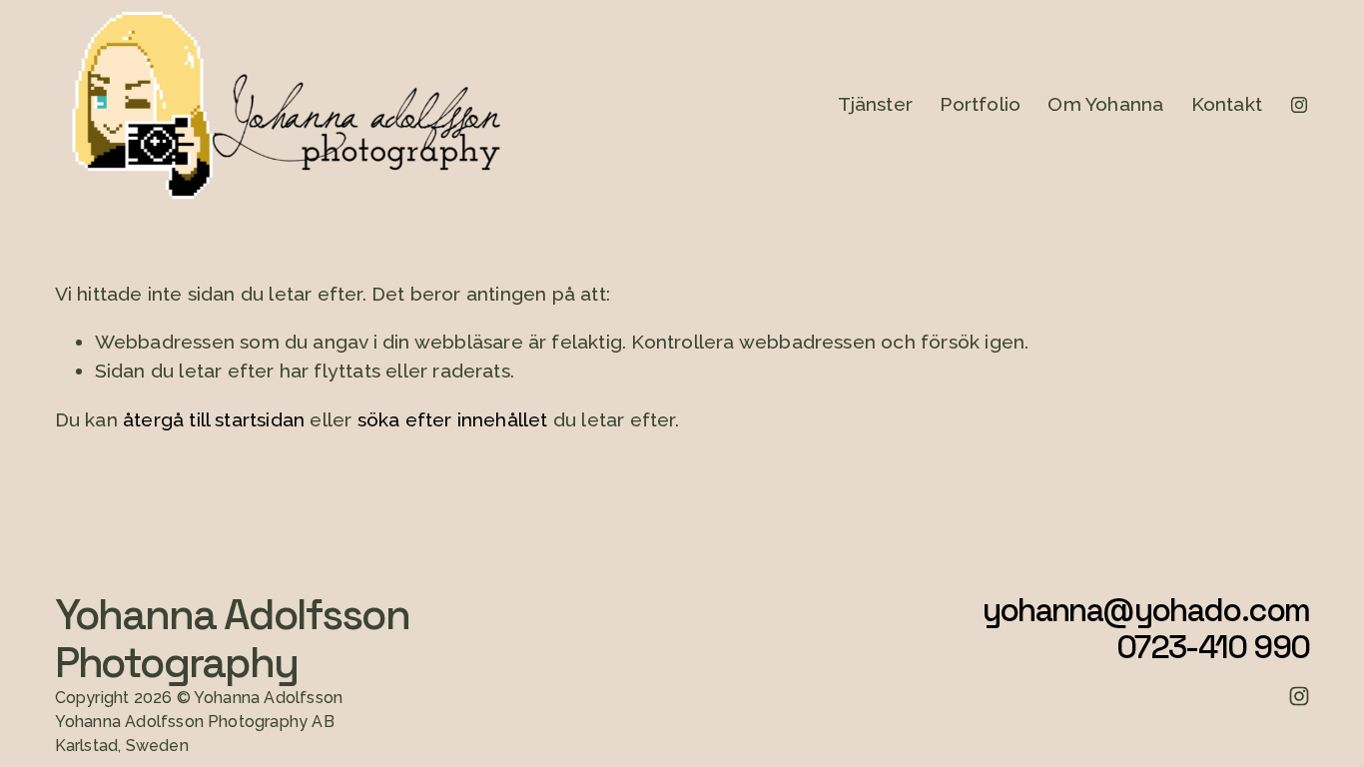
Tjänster (876, 104)
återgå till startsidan (214, 419)
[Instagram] (1299, 105)
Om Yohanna (1105, 104)
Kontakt (1226, 104)
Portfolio (980, 104)
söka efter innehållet (452, 419)
